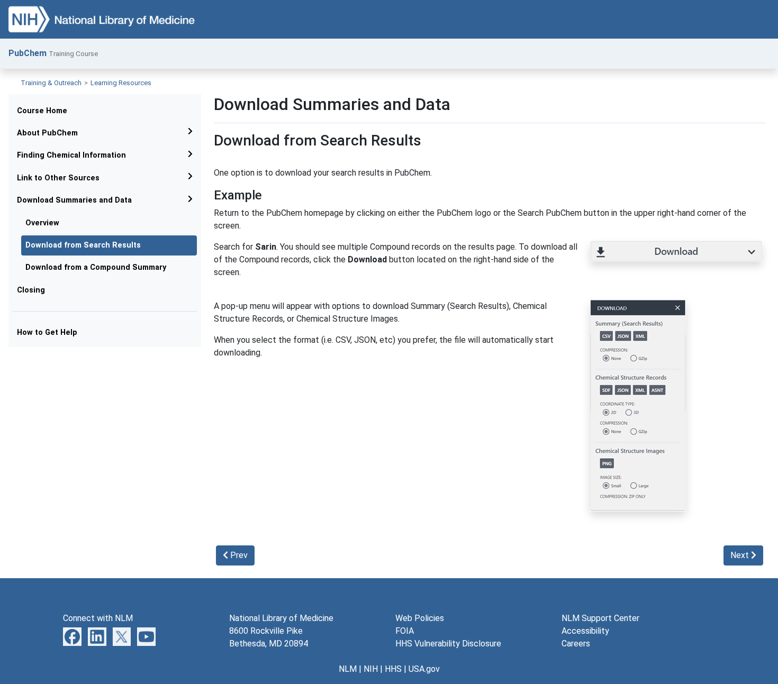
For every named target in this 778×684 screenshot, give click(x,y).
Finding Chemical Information (71, 155)
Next (740, 555)
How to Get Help (47, 332)
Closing (31, 290)
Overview (42, 222)
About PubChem (47, 133)
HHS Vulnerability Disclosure (448, 644)
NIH (371, 669)
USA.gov (424, 669)
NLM (348, 669)
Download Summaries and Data (74, 200)
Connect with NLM (98, 618)
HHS (393, 669)
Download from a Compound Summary (95, 267)
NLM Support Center (600, 618)
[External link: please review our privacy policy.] (72, 636)
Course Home (42, 110)
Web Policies (419, 618)
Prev (238, 555)
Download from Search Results (83, 245)
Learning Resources (121, 83)
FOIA (404, 631)
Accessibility (585, 631)
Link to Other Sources (58, 178)
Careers (576, 644)
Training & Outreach (51, 83)
